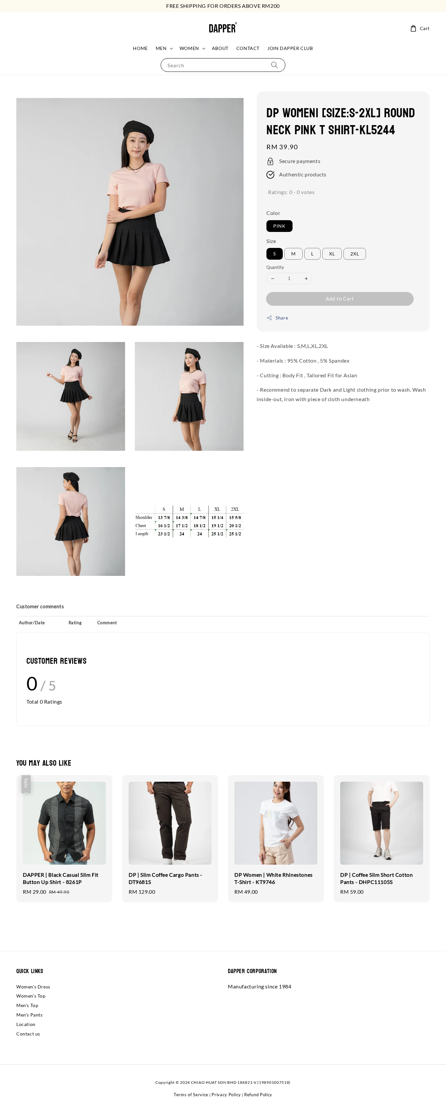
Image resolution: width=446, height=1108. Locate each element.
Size (271, 241)
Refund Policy (258, 1094)
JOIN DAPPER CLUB (290, 48)
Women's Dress (33, 986)
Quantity (275, 267)
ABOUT (220, 48)
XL (332, 254)
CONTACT (248, 48)
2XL (354, 254)
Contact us (28, 1033)
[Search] (274, 64)
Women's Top (31, 996)
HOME (140, 48)
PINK (279, 226)
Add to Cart (340, 298)
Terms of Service (191, 1094)
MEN (161, 48)
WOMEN (189, 48)
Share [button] (282, 317)
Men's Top (27, 1005)
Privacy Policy (226, 1094)
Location (26, 1024)
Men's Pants (29, 1015)
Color (273, 213)
